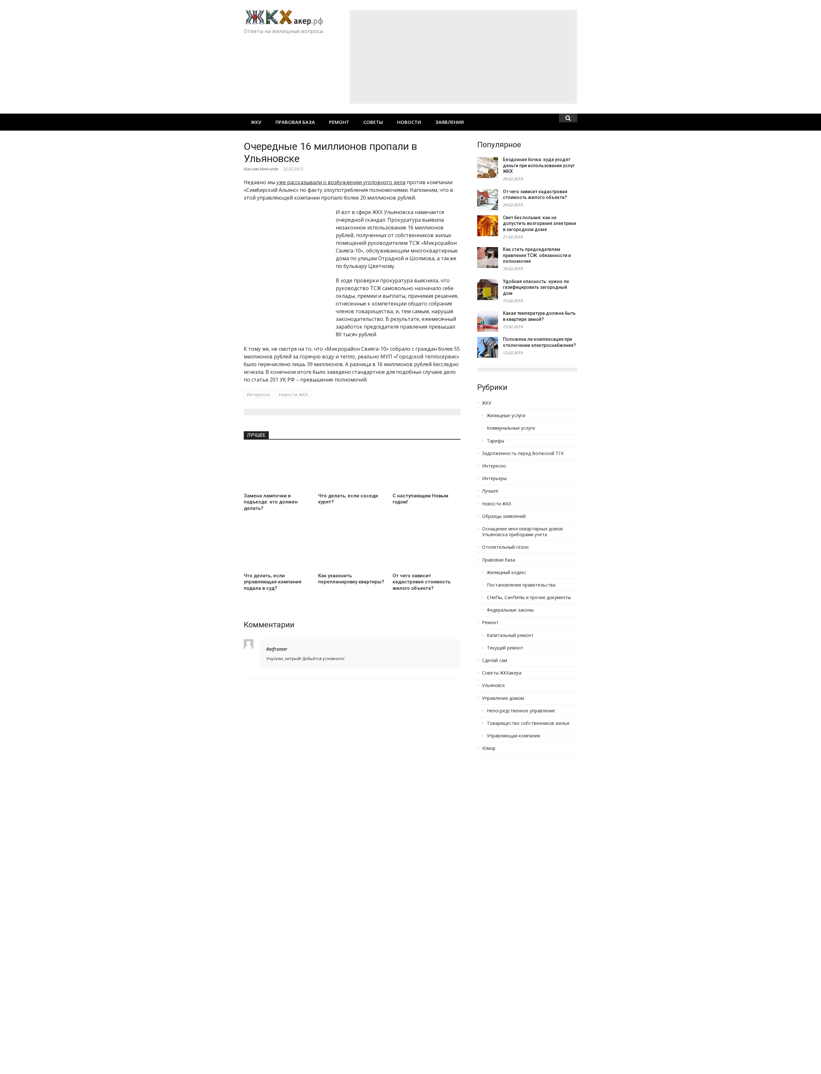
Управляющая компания (513, 736)
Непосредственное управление (521, 711)
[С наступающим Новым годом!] (427, 468)
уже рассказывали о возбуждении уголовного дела (340, 182)
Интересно (258, 394)
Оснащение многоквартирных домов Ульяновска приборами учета (522, 531)
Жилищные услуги (506, 415)
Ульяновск (493, 685)
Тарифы (495, 441)
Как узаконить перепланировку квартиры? (351, 579)
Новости (409, 122)
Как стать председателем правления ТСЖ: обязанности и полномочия (537, 255)
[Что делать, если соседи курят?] (352, 468)
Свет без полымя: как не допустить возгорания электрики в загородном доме (539, 223)
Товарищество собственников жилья (528, 723)
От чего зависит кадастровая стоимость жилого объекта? (422, 582)
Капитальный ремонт (510, 635)
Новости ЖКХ (293, 394)
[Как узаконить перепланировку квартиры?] (352, 548)
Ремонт (339, 122)
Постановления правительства (521, 585)
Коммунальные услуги (511, 428)
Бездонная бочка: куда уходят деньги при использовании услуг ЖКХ (539, 165)
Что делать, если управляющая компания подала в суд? (272, 582)
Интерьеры (494, 478)
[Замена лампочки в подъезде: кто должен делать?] (278, 468)
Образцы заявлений (504, 516)
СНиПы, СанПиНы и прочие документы (529, 597)
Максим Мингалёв (261, 169)
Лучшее (256, 435)
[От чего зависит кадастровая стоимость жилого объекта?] (427, 548)
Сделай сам (494, 660)
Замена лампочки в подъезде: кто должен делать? (271, 502)
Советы (373, 122)
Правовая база (295, 122)
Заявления (449, 122)
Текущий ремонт (505, 648)
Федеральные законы (510, 610)
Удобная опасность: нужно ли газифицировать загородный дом (536, 287)
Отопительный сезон (505, 547)
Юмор (488, 748)
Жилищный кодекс (506, 572)
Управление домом (503, 698)
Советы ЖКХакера (501, 673)
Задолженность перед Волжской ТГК (523, 453)
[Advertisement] (463, 57)
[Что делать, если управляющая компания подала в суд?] (278, 548)
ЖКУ (256, 122)
